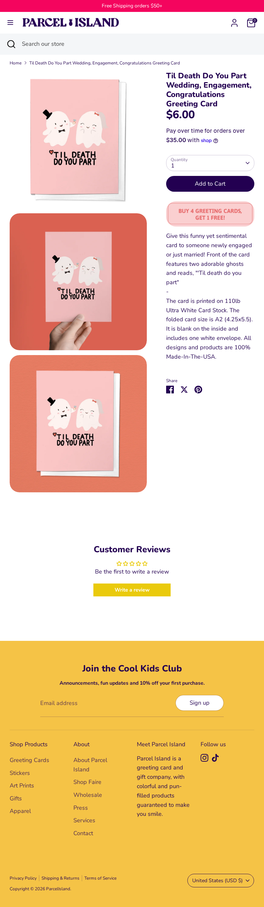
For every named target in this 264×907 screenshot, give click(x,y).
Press (80, 808)
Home (16, 63)
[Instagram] (204, 758)
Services (84, 820)
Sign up (200, 703)
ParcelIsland (58, 889)
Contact (83, 833)
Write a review (132, 589)
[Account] (234, 21)
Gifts (16, 798)
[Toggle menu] (10, 22)
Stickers (20, 773)
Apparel (20, 811)
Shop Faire (87, 782)
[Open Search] (11, 44)
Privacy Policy (23, 878)
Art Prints (22, 785)
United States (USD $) (217, 880)
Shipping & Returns (61, 878)
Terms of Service (100, 878)
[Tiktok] (215, 758)
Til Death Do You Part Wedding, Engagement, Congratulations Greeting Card (104, 63)
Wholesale (87, 795)
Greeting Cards (29, 760)
